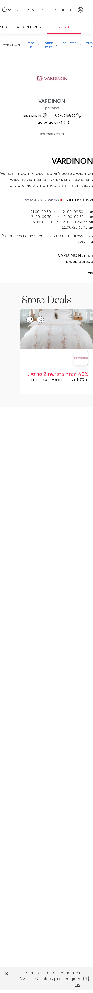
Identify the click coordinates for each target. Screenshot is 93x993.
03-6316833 (65, 116)
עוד (77, 985)
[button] (90, 273)
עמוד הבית (89, 45)
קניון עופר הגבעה (69, 45)
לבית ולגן (31, 45)
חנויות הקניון (49, 45)
